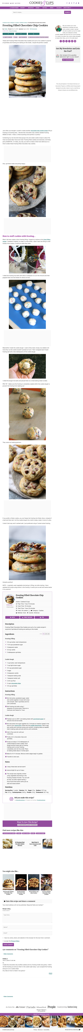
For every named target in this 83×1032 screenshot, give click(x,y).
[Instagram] (71, 3)
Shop (12, 3)
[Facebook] (67, 3)
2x (46, 633)
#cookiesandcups (41, 800)
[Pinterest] (74, 3)
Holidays (59, 7)
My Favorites (23, 37)
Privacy (35, 1029)
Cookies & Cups (6, 22)
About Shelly (67, 7)
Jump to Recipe (8, 37)
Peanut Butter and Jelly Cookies (33, 892)
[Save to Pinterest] (8, 34)
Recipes (12, 22)
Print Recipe (28, 617)
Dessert (22, 7)
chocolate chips (16, 683)
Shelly (5, 29)
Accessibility (46, 1029)
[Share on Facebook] (21, 34)
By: (3, 29)
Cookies (17, 22)
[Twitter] (69, 3)
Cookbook (6, 3)
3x (48, 633)
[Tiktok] (76, 3)
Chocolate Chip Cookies (9, 833)
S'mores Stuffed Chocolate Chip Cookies (46, 893)
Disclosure (40, 1029)
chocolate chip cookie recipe (39, 130)
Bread (51, 7)
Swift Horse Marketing (73, 1029)
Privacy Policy (15, 941)
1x (43, 633)
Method (45, 7)
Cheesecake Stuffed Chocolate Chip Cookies (8, 893)
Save (16, 37)
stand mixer (18, 725)
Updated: (21, 29)
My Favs (18, 3)
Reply (50, 973)
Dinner (37, 7)
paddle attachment (36, 725)
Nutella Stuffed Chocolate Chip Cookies (21, 893)
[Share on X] (34, 34)
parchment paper (38, 719)
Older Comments (8, 954)
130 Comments (33, 29)
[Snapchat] (78, 3)
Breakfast (31, 7)
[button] (25, 8)
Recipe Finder (14, 7)
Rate (13, 617)
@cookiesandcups (20, 800)
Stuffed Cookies (23, 22)
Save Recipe (22, 825)
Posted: (10, 29)
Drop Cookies (26, 833)
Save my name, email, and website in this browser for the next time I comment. (27, 938)
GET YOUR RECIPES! (68, 59)
